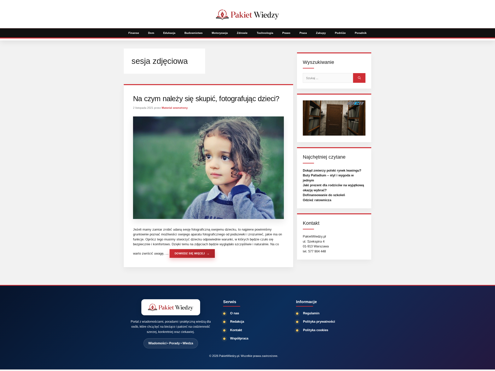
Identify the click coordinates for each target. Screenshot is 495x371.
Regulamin (311, 313)
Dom (151, 32)
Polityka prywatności (319, 321)
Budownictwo (193, 32)
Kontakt (236, 330)
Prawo (286, 32)
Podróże (340, 32)
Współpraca (239, 338)
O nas (234, 313)
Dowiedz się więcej (190, 253)
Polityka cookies (315, 330)
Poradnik (361, 32)
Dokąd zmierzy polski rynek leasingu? (332, 170)
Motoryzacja (220, 32)
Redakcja (237, 321)
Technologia (265, 32)
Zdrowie (242, 32)
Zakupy (321, 32)
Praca (303, 32)
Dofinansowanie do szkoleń (324, 195)
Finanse (133, 32)
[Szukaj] (359, 78)
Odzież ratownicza (317, 200)
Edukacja (169, 32)
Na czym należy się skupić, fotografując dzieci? (206, 99)
